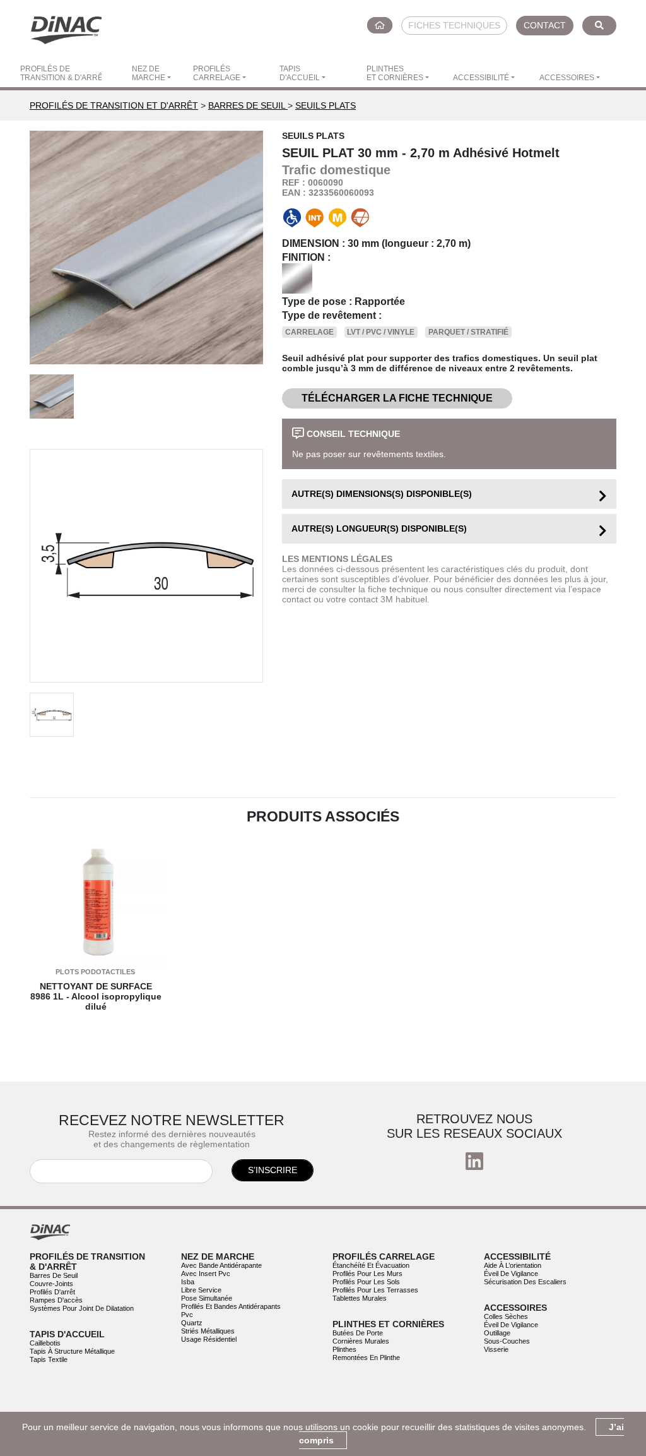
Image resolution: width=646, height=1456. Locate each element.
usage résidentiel (209, 1339)
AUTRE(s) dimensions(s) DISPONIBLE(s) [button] (381, 494)
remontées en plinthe (366, 1357)
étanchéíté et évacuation (370, 1265)
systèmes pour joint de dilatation (82, 1308)
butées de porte (357, 1333)
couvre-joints (51, 1283)
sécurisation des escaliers (525, 1282)
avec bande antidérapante (221, 1265)
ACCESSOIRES (566, 77)
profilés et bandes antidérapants (231, 1306)
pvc (187, 1314)
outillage (497, 1333)
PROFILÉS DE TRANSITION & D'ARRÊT (61, 73)
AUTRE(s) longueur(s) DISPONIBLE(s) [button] (379, 528)
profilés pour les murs (367, 1273)
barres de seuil (54, 1275)
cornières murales (360, 1341)
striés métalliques (208, 1331)
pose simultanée (206, 1298)
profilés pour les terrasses (375, 1290)
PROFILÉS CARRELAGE (216, 73)
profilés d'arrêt (52, 1292)
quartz (192, 1323)
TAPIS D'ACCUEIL (299, 73)
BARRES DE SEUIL (248, 105)
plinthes (344, 1349)
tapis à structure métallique (72, 1351)
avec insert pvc (205, 1273)
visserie (496, 1349)
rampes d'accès (56, 1300)
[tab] (449, 494)
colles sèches (506, 1316)
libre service (201, 1290)
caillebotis (45, 1343)
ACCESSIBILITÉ (481, 77)
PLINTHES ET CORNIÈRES (395, 73)
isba (187, 1282)
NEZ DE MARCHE (148, 73)
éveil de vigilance (511, 1273)
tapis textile (49, 1359)
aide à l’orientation (512, 1265)
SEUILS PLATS (325, 105)
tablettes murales (359, 1298)
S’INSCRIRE (272, 1170)
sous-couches (507, 1341)
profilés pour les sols (366, 1282)
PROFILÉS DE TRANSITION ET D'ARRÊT (114, 105)
